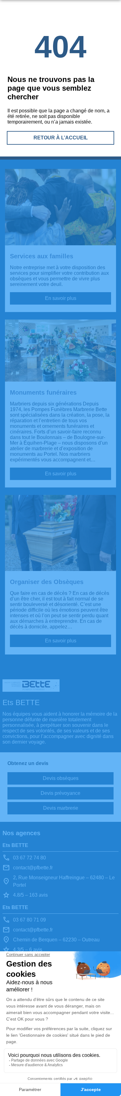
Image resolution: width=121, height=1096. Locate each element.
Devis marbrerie (60, 808)
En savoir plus (60, 298)
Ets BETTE (15, 845)
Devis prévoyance (60, 793)
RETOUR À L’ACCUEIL (61, 137)
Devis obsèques (60, 778)
